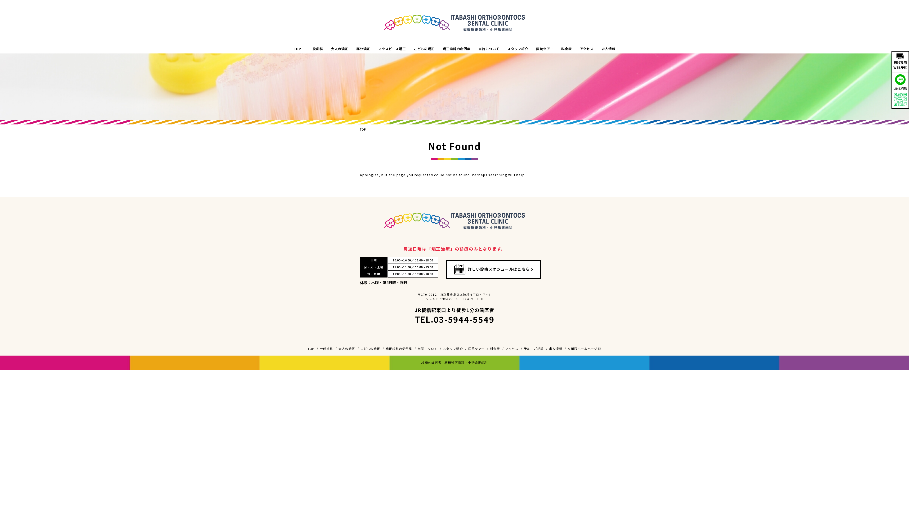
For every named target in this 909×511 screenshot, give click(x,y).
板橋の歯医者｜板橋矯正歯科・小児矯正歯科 (454, 363)
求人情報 (608, 48)
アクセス (586, 48)
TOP (297, 48)
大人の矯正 (339, 48)
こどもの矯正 (424, 48)
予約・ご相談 (534, 348)
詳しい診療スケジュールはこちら (499, 269)
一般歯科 (316, 48)
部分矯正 (363, 48)
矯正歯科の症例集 (457, 48)
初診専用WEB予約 (900, 65)
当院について (488, 48)
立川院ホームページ (583, 348)
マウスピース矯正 (392, 48)
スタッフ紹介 (517, 48)
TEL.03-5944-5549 (455, 319)
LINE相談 (900, 88)
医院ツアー (544, 48)
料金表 (566, 48)
